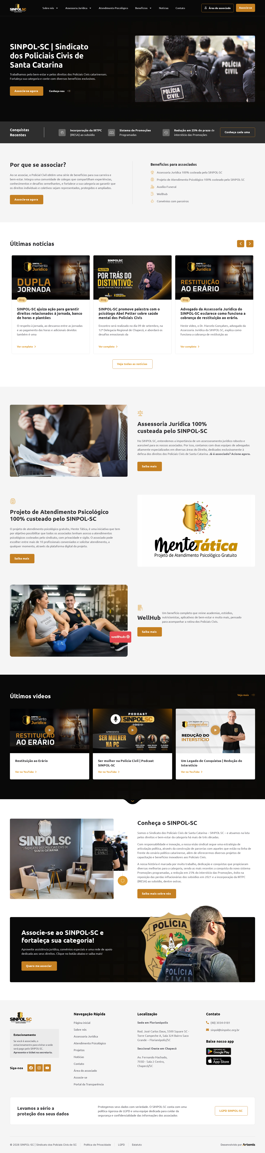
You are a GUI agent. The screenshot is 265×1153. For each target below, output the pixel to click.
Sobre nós (48, 8)
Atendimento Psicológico (113, 8)
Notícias (163, 8)
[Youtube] (47, 1067)
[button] (22, 299)
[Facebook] (31, 1067)
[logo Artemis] (248, 1144)
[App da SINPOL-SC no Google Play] (218, 1051)
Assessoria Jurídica (76, 8)
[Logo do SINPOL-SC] (18, 8)
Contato (180, 8)
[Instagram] (39, 1067)
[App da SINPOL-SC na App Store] (218, 1061)
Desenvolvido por (231, 1144)
